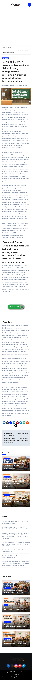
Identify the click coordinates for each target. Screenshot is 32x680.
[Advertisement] (16, 26)
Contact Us (26, 677)
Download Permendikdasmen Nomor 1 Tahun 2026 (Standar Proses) (14, 592)
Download (5, 58)
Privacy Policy (11, 677)
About (4, 677)
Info (6, 605)
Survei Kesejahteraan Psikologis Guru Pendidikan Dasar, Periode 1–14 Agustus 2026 (15, 609)
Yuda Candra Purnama (12, 465)
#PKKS (25, 85)
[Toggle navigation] (2, 5)
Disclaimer (19, 677)
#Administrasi (19, 85)
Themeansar (15, 674)
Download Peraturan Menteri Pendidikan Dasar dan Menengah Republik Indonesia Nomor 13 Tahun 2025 (16, 544)
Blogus (25, 672)
